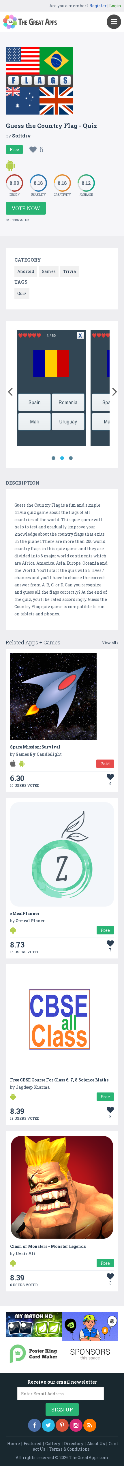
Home (13, 1443)
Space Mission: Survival (35, 747)
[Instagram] (75, 1425)
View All (109, 642)
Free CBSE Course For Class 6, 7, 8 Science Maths (59, 1080)
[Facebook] (34, 1425)
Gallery (52, 1443)
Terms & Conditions (69, 1449)
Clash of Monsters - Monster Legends (48, 1246)
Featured (33, 1443)
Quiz (22, 293)
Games (49, 271)
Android (25, 271)
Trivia (69, 271)
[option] (51, 389)
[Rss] (89, 1425)
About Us (96, 1443)
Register (98, 5)
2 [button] (62, 458)
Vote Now (26, 208)
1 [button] (53, 458)
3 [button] (71, 458)
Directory (73, 1443)
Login (115, 5)
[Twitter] (48, 1425)
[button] (10, 390)
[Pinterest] (62, 1425)
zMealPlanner (25, 913)
